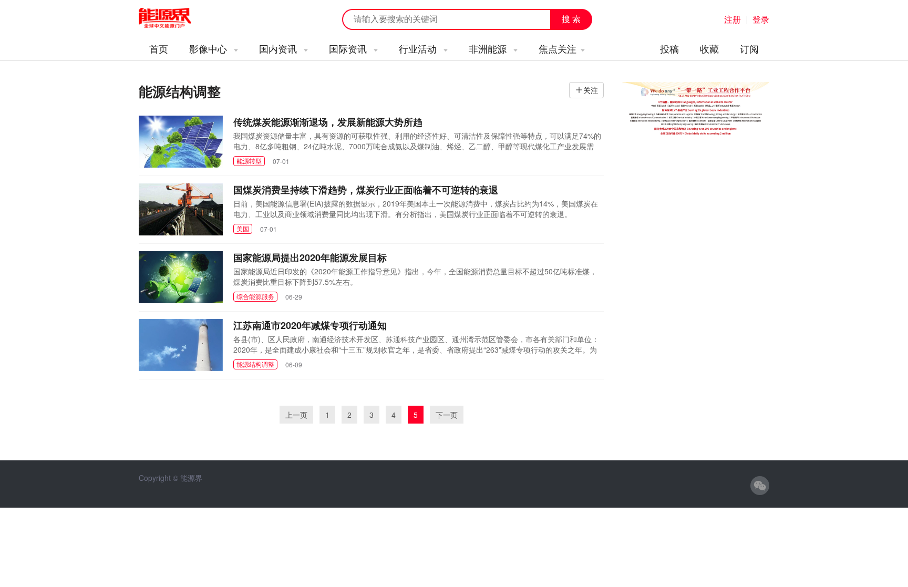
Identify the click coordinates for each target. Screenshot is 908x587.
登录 (760, 19)
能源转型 (249, 160)
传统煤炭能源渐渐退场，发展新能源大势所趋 (327, 122)
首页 (158, 48)
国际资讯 (349, 48)
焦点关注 (557, 48)
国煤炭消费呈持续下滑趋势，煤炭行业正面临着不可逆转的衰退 (365, 190)
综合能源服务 (255, 296)
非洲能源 (489, 48)
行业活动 (419, 48)
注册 (732, 19)
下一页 (447, 414)
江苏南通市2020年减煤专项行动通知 (310, 325)
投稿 (669, 48)
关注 (590, 90)
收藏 (709, 48)
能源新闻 (174, 18)
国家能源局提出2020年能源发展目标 (310, 257)
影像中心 (209, 48)
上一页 (296, 414)
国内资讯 (279, 48)
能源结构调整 (255, 363)
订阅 (749, 48)
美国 (242, 228)
